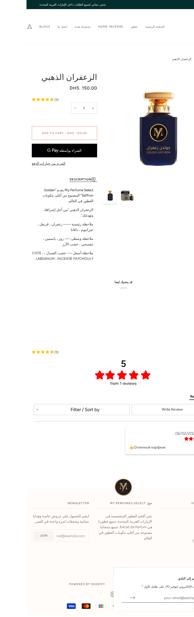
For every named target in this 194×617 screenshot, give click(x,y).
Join (17, 535)
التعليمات (182, 532)
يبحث (185, 516)
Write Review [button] (145, 409)
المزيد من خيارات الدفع (22, 163)
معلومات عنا (180, 524)
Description (54, 179)
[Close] (181, 575)
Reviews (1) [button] (173, 396)
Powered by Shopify (61, 584)
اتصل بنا (183, 549)
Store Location (177, 541)
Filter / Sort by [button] (58, 409)
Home (180, 59)
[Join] (102, 598)
